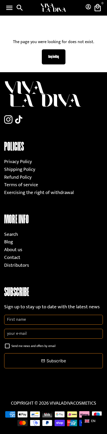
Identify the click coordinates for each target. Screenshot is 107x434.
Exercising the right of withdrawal (39, 192)
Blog (8, 242)
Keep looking (53, 57)
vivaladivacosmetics (73, 403)
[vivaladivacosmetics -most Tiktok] (19, 120)
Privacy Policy (18, 161)
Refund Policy (18, 177)
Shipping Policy (19, 169)
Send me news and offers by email (33, 346)
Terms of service (21, 185)
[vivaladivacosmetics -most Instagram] (8, 120)
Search (11, 234)
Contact (12, 257)
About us (13, 249)
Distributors (16, 265)
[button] (92, 421)
